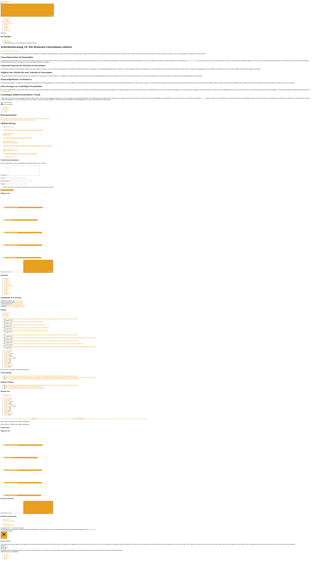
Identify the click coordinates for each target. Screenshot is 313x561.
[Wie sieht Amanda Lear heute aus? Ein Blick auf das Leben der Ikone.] (23, 318)
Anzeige (6, 279)
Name (3, 178)
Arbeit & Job (7, 18)
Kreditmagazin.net (17, 303)
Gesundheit (7, 21)
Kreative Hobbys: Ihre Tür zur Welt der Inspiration (18, 120)
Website (3, 184)
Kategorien (7, 316)
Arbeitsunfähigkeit (18, 418)
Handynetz (53, 418)
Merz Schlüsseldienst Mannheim (16, 305)
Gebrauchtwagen (40, 418)
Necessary (5, 547)
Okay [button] (87, 529)
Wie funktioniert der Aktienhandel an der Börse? (30, 321)
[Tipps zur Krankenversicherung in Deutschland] (14, 327)
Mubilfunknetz (109, 418)
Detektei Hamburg (192, 60)
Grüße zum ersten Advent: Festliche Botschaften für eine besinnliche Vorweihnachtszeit (73, 337)
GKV (49, 418)
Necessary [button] (3, 545)
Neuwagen (119, 418)
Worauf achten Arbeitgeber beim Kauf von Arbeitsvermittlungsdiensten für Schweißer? (28, 145)
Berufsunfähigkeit (27, 418)
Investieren (66, 418)
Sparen (135, 418)
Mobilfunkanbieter (102, 418)
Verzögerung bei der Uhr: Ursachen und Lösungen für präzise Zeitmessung (63, 343)
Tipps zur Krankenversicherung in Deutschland (37, 327)
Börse (34, 418)
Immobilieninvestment (59, 418)
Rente (125, 418)
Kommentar (4, 175)
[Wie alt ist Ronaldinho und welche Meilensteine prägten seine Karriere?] (23, 340)
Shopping (6, 26)
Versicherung (7, 30)
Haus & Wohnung (8, 23)
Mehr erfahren (92, 529)
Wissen (6, 294)
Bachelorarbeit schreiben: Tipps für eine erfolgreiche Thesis (20, 153)
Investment (78, 418)
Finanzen (6, 20)
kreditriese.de (19, 302)
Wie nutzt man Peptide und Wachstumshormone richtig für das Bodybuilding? (26, 118)
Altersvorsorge (11, 418)
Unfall (138, 418)
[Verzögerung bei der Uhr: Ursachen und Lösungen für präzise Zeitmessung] (24, 343)
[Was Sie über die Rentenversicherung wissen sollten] (12, 330)
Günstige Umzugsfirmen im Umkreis (16, 306)
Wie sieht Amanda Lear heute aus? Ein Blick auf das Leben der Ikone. (60, 318)
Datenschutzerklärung (9, 521)
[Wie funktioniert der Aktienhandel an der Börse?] (11, 321)
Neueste (6, 314)
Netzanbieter (114, 418)
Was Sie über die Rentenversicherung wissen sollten (34, 330)
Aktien (2, 418)
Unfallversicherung (143, 418)
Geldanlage (46, 418)
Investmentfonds (87, 418)
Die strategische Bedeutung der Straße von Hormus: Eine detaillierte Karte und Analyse (73, 346)
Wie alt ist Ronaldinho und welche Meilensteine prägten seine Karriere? (60, 340)
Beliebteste (7, 313)
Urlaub (5, 29)
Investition (70, 418)
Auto (23, 418)
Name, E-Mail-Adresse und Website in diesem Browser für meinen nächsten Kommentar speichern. (28, 187)
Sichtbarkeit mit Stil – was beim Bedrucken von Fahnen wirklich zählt (23, 130)
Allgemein (6, 278)
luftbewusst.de (18, 300)
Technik (6, 27)
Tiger (11, 51)
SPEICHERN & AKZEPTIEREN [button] (10, 551)
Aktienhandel (6, 418)
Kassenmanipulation (6, 91)
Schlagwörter (7, 396)
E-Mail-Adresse (5, 181)
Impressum (7, 519)
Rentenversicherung (130, 418)
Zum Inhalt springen (6, 1)
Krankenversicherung (94, 418)
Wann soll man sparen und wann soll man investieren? (31, 324)
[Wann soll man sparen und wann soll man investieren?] (10, 324)
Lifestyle (6, 24)
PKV (122, 418)
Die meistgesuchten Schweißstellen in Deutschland (17, 138)
